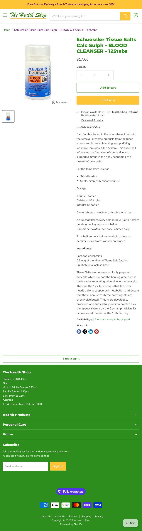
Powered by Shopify (71, 524)
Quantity (81, 67)
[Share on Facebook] (79, 331)
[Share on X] (84, 331)
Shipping (86, 516)
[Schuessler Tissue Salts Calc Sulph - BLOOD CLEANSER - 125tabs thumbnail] (8, 116)
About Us (60, 516)
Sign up (58, 466)
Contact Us (45, 516)
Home (6, 30)
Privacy (99, 516)
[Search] (125, 16)
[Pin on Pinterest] (96, 331)
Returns (73, 516)
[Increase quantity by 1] (109, 75)
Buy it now (108, 100)
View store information (92, 120)
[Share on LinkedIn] (90, 331)
